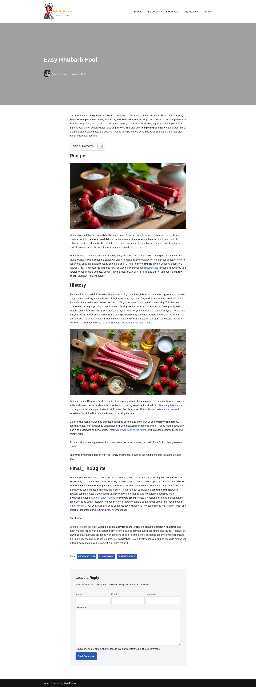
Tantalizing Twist (127, 556)
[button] (143, 11)
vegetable (157, 243)
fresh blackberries (149, 267)
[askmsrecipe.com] (58, 12)
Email (115, 594)
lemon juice (76, 505)
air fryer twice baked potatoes (133, 430)
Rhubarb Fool (106, 556)
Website (151, 594)
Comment (81, 607)
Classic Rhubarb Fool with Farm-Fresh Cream (127, 322)
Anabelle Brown (59, 74)
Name (79, 594)
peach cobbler (95, 318)
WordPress (70, 683)
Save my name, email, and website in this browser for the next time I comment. (119, 649)
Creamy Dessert (86, 556)
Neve (46, 683)
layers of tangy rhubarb (103, 497)
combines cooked (169, 409)
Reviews (207, 11)
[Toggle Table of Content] (98, 146)
